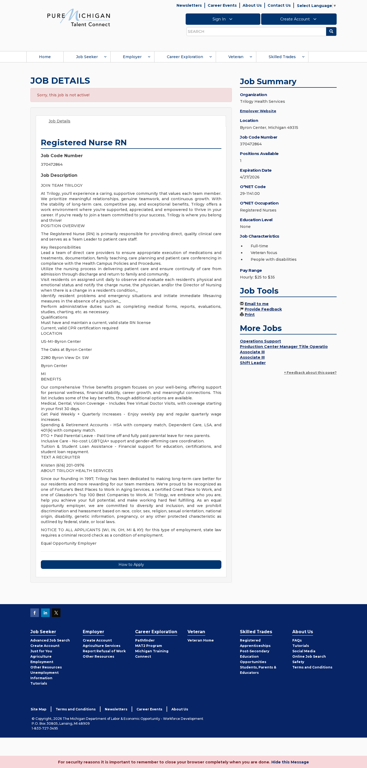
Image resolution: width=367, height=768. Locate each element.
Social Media (303, 651)
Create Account (295, 19)
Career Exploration (185, 56)
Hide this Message (290, 762)
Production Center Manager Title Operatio (284, 346)
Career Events (222, 5)
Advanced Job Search (50, 640)
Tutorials (38, 683)
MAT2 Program (148, 646)
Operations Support (260, 341)
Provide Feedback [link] (263, 309)
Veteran (235, 56)
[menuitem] (44, 56)
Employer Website (258, 111)
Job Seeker (87, 56)
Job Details (59, 121)
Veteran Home (201, 640)
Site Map (38, 709)
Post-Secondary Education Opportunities (254, 656)
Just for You (41, 651)
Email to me (257, 303)
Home (45, 56)
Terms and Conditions (312, 667)
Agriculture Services (101, 646)
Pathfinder (145, 640)
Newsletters (189, 5)
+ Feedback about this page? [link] (310, 373)
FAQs (297, 640)
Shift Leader (253, 362)
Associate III (252, 352)
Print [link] (250, 314)
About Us (252, 5)
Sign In (220, 19)
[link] (78, 17)
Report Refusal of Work (104, 651)
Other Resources (46, 667)
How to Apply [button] (131, 564)
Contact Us (279, 5)
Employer (132, 56)
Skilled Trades (282, 56)
